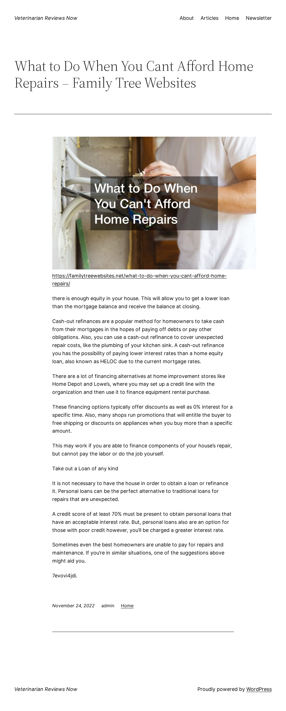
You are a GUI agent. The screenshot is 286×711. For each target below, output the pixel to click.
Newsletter (259, 18)
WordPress (259, 689)
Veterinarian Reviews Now (45, 18)
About (187, 18)
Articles (209, 18)
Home (232, 18)
